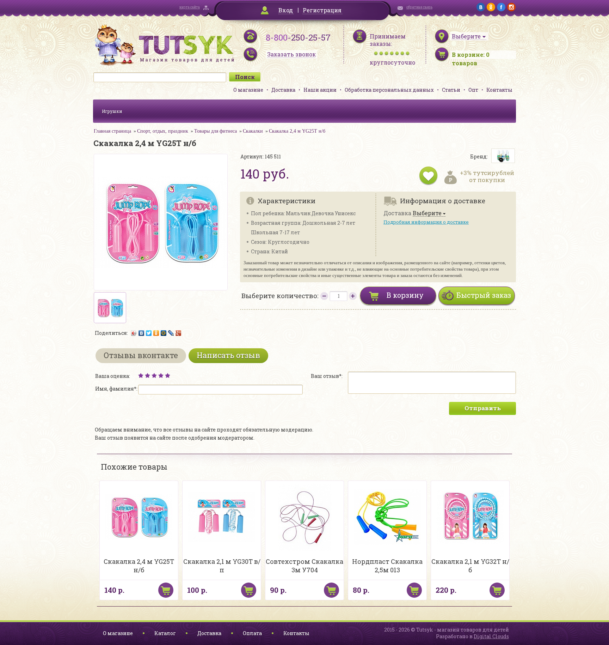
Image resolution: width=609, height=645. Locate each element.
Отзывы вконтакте (141, 355)
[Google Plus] (178, 333)
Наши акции (320, 89)
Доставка (283, 89)
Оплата (252, 633)
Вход (285, 10)
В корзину (405, 295)
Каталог (165, 633)
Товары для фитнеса (215, 131)
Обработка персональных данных (389, 89)
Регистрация (322, 10)
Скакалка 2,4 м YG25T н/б (297, 131)
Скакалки (253, 131)
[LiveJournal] (171, 333)
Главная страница (112, 131)
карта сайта (189, 7)
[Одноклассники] (156, 333)
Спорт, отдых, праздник (162, 131)
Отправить (483, 408)
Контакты (499, 89)
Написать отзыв (228, 355)
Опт (473, 89)
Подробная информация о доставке (426, 222)
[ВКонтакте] (141, 333)
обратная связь (419, 7)
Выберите (427, 213)
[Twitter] (149, 333)
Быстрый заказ (483, 295)
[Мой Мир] (163, 333)
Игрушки (112, 111)
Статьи (451, 89)
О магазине (248, 89)
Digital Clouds (491, 636)
